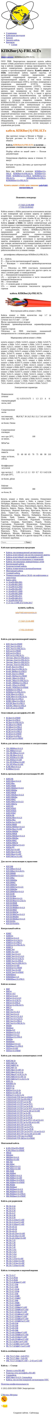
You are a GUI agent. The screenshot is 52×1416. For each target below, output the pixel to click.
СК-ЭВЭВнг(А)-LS (14, 755)
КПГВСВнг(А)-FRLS (15, 703)
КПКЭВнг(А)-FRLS (14, 694)
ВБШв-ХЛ (10, 1030)
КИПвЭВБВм (12, 831)
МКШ (8, 1153)
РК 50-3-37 (10, 1213)
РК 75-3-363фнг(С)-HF (16, 1282)
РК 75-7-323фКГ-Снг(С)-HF (18, 1346)
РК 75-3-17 (10, 1275)
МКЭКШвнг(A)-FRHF (16, 1196)
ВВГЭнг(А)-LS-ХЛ (14, 1016)
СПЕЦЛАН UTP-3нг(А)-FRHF (19, 1136)
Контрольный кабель (15, 564)
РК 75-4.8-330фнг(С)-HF (16, 1332)
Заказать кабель (12, 40)
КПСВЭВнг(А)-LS (14, 898)
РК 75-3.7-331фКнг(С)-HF (17, 1314)
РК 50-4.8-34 (11, 1229)
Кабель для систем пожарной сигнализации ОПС (27, 1380)
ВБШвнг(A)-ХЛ (13, 1032)
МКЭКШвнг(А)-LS (14, 1189)
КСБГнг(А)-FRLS (13, 736)
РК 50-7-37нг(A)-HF (14, 1259)
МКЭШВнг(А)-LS (14, 1175)
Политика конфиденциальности (15, 1384)
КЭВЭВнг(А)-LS (13, 767)
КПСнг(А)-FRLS (13, 653)
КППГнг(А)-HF (13, 965)
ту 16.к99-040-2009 (14, 593)
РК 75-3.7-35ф (12, 1294)
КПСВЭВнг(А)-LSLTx (16, 901)
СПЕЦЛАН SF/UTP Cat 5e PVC (19, 1127)
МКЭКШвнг (11, 1187)
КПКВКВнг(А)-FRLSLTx (17, 180)
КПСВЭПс (11, 921)
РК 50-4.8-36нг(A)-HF (15, 1236)
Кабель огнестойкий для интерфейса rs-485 (24, 557)
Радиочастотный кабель (16, 566)
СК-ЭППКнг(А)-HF (14, 757)
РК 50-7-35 (10, 1240)
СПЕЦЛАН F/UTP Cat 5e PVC (19, 1115)
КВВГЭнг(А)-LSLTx (15, 959)
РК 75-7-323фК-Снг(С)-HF (17, 1344)
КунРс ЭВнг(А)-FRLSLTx (17, 680)
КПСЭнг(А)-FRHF (14, 644)
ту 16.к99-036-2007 (14, 589)
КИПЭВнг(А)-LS (13, 781)
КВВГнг (9, 936)
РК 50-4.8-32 (11, 1227)
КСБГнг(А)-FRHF (14, 734)
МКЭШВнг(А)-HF (14, 1178)
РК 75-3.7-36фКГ (13, 1305)
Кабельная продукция (15, 35)
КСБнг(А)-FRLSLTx (15, 722)
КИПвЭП (10, 847)
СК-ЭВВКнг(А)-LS (14, 748)
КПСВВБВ (11, 873)
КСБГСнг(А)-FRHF (14, 738)
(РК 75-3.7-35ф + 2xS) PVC (17, 1356)
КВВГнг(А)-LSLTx (14, 940)
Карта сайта (11, 580)
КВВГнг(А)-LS (12, 938)
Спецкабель (11, 1375)
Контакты (10, 42)
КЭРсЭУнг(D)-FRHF (15, 1148)
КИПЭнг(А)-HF (13, 849)
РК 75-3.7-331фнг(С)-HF (16, 1312)
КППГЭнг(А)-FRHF (15, 972)
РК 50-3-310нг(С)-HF (15, 1220)
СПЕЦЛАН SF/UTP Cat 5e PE (19, 1124)
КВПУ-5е (10, 1088)
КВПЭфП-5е (11, 1063)
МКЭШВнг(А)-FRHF (15, 1182)
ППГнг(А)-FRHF (13, 1051)
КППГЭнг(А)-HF (13, 970)
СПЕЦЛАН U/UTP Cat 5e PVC (19, 1104)
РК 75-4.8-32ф (12, 1325)
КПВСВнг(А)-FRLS (14, 699)
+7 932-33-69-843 (26, 207)
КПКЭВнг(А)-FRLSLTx (16, 696)
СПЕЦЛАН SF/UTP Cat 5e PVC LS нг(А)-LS (25, 1131)
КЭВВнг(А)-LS (12, 769)
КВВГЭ (9, 947)
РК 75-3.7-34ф (12, 1287)
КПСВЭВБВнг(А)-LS (15, 907)
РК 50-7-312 (11, 1252)
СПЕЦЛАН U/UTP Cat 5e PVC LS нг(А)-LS (25, 1109)
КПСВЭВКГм (12, 912)
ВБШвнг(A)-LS (12, 1035)
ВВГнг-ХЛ (10, 994)
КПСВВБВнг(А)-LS (14, 875)
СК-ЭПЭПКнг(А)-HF (15, 762)
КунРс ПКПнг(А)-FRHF (16, 676)
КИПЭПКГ (11, 813)
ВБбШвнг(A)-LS (13, 1044)
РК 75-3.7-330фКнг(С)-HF (17, 1309)
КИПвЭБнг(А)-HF (14, 829)
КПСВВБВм (11, 880)
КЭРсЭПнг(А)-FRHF (15, 1150)
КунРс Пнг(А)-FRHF (15, 674)
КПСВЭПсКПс (12, 923)
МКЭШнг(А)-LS (13, 1166)
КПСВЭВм (11, 896)
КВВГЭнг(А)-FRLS (14, 961)
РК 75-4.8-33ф (12, 1328)
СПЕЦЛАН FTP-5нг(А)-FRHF (19, 1097)
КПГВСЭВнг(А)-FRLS (16, 706)
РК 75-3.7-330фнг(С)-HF (16, 1307)
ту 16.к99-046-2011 (14, 596)
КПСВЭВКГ (11, 910)
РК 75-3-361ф (12, 1278)
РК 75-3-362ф (12, 1280)
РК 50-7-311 (11, 1249)
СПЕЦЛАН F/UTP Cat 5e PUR (19, 1118)
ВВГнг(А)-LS (12, 996)
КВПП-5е (10, 1086)
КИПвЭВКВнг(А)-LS (15, 836)
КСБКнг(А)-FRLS (14, 727)
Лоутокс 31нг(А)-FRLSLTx (17, 664)
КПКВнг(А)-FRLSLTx (23, 173)
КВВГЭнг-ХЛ (12, 952)
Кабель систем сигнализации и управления (24, 559)
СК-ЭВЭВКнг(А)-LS (15, 753)
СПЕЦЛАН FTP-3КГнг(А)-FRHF (20, 1138)
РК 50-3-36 (10, 1211)
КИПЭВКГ (11, 799)
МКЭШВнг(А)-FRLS (15, 1180)
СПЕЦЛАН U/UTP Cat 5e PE (18, 1102)
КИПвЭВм (11, 820)
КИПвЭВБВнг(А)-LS (15, 827)
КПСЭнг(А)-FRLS (14, 646)
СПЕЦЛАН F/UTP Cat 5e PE (18, 1113)
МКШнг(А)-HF (12, 1159)
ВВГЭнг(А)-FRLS (14, 1021)
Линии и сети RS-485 (15, 1370)
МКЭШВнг (11, 1173)
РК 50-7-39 (10, 1247)
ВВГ (8, 989)
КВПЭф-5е (11, 1061)
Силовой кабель (13, 573)
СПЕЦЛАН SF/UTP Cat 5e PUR (19, 1129)
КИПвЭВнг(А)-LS (14, 818)
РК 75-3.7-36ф (12, 1300)
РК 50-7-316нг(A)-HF (15, 1265)
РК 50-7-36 (10, 1243)
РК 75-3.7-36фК (13, 1303)
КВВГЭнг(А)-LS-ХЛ (15, 956)
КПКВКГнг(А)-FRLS (22, 176)
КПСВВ (9, 866)
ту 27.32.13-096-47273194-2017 (19, 603)
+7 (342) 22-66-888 (26, 205)
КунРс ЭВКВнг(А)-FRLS (17, 683)
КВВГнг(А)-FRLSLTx (15, 945)
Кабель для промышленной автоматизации (24, 552)
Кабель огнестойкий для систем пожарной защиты (28, 555)
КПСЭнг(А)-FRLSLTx (15, 649)
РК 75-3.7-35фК (13, 1296)
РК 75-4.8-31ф (12, 1323)
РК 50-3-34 (10, 1206)
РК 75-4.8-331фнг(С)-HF (16, 1337)
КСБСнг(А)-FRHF (14, 729)
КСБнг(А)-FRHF (13, 718)
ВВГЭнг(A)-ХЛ (13, 1012)
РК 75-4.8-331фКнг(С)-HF (17, 1339)
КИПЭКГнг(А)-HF (14, 856)
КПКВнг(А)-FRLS (14, 690)
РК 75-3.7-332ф (12, 1291)
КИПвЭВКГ (11, 840)
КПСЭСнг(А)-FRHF (15, 708)
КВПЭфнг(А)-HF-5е (15, 1070)
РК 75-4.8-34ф (12, 1330)
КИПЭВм (10, 783)
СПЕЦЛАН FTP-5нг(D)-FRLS (19, 1099)
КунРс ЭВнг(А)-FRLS (15, 678)
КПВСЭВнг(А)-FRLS (15, 701)
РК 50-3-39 (10, 1217)
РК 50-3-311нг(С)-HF (15, 1222)
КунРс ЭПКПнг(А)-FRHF (17, 687)
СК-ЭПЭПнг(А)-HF (14, 764)
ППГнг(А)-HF (12, 1048)
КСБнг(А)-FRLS (13, 720)
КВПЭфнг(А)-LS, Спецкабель (19, 1377)
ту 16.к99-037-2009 (14, 591)
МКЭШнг (10, 1164)
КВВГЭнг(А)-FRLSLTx (16, 963)
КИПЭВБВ (11, 786)
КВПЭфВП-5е (12, 1065)
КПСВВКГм (11, 885)
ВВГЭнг (9, 1009)
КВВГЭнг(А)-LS (13, 954)
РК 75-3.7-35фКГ (13, 1298)
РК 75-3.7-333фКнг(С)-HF (17, 1319)
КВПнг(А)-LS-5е (13, 1090)
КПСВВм (10, 878)
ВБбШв (9, 1039)
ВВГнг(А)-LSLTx (13, 1000)
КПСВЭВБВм (12, 905)
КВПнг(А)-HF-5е (13, 1093)
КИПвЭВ (10, 815)
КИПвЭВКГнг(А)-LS (15, 845)
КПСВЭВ (10, 894)
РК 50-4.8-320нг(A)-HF (16, 1238)
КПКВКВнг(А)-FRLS (36, 178)
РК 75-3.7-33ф (12, 1284)
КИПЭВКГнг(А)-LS (14, 802)
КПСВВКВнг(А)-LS (15, 891)
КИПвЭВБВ (11, 824)
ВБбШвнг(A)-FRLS (14, 1046)
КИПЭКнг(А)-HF (13, 854)
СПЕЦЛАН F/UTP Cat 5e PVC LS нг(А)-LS (25, 1120)
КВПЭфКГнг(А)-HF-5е (16, 1077)
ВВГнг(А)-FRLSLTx (15, 1005)
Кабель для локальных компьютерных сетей (25, 562)
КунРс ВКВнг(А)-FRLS (16, 671)
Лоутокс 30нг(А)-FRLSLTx (17, 662)
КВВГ (8, 933)
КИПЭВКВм (11, 797)
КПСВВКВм (11, 889)
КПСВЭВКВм (12, 917)
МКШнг (9, 1155)
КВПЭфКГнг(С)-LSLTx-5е (17, 1079)
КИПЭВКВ (11, 792)
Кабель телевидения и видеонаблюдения (23, 568)
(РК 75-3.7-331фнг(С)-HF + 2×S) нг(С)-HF (24, 1361)
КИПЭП (9, 806)
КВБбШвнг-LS (12, 977)
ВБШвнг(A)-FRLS (14, 1037)
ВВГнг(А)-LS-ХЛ (13, 998)
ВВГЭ (8, 1007)
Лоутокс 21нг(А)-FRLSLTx (17, 660)
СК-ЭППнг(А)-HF (14, 760)
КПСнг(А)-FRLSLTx (15, 655)
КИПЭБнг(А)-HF (13, 852)
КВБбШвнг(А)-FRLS (15, 979)
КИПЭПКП (11, 811)
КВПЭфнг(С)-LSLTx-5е (16, 1074)
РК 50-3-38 (10, 1215)
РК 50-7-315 (11, 1256)
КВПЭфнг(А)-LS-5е (14, 1072)
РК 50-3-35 (10, 1208)
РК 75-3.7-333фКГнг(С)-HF (18, 1321)
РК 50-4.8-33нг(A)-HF (15, 1233)
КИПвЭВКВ (11, 834)
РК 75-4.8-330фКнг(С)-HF (17, 1335)
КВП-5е (9, 1081)
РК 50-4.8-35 (11, 1231)
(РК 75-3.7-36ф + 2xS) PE (17, 1358)
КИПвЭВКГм (12, 843)
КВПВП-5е (11, 1083)
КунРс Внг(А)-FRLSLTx (16, 669)
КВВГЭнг (10, 949)
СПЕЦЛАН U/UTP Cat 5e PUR (19, 1106)
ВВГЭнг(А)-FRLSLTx (15, 1023)
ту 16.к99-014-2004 (14, 587)
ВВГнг (9, 991)
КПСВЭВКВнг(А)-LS (15, 919)
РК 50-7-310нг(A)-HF (15, 1261)
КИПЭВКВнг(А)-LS (15, 795)
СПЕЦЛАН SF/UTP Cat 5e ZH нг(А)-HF (23, 1134)
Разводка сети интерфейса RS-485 (20, 1373)
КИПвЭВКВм (12, 838)
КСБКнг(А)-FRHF (14, 725)
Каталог (9, 38)
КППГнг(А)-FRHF (14, 968)
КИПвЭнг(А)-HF (13, 822)
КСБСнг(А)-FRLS (14, 731)
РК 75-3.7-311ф (12, 1289)
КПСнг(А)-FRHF (13, 651)
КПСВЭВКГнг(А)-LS (15, 914)
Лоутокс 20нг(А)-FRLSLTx (17, 658)
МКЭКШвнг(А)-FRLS (15, 1194)
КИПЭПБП (11, 808)
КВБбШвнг (11, 975)
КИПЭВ (9, 779)
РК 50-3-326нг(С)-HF (15, 1224)
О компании (11, 33)
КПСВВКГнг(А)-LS (14, 887)
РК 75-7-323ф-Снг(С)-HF (17, 1341)
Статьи (14, 44)
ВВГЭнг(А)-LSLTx (14, 1019)
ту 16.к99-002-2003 (14, 584)
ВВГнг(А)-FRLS (13, 1003)
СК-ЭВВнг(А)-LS (13, 751)
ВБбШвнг (10, 1041)
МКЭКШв (10, 1185)
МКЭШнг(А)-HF (13, 1169)
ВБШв (9, 1025)
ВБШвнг (10, 1028)
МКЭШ (9, 1162)
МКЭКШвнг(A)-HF (14, 1191)
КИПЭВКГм (11, 804)
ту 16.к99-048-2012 (14, 598)
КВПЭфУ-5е (11, 1067)
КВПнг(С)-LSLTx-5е (15, 1095)
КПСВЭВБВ (11, 903)
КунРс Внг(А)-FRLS (15, 667)
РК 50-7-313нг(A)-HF (15, 1263)
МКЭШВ (10, 1171)
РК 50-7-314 (11, 1254)
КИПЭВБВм (11, 790)
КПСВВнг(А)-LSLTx (15, 871)
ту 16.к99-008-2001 (14, 582)
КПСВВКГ (11, 882)
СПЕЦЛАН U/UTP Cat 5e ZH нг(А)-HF (23, 1111)
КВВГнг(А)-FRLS (14, 943)
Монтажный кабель (14, 571)
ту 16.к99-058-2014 (14, 600)
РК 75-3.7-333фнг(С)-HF (16, 1316)
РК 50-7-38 (10, 1245)
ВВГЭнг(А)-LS (12, 1014)
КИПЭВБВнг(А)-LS (15, 788)
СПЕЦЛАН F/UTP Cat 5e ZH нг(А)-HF (23, 1122)
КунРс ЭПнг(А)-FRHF (15, 685)
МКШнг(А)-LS (12, 1157)
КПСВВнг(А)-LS (13, 869)
